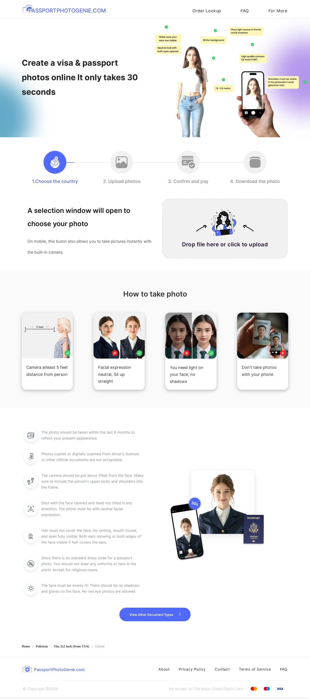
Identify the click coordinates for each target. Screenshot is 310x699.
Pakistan (42, 646)
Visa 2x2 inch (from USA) (71, 646)
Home (26, 646)
